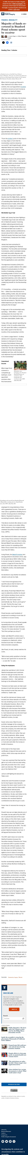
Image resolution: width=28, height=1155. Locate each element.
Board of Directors (6, 1131)
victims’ (10, 139)
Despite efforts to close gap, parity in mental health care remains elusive (17, 1054)
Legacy (16, 977)
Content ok (10, 977)
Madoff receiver (17, 554)
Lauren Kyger (12, 36)
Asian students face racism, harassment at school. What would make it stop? (17, 1071)
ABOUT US (14, 1009)
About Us (3, 1129)
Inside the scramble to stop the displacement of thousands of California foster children (13, 1038)
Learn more (16, 9)
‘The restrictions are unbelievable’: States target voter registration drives (17, 1063)
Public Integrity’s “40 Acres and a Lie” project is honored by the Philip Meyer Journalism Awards (17, 1030)
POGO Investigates (17, 4)
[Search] (23, 1018)
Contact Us (4, 1135)
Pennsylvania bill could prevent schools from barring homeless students (17, 1046)
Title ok (20, 977)
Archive (3, 1133)
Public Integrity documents (8, 1136)
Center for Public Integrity (13, 997)
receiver (23, 87)
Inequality (13, 20)
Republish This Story (14, 1084)
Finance (4, 20)
